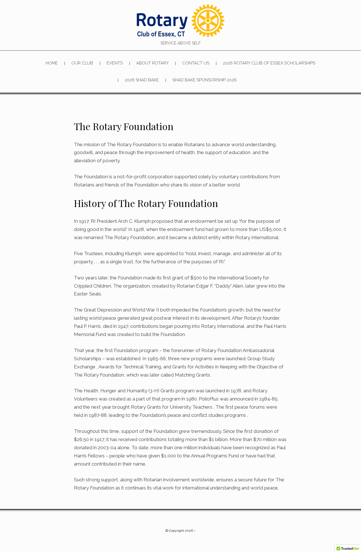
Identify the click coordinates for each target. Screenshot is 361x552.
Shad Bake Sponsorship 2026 (204, 80)
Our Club (82, 63)
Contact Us (195, 63)
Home (52, 63)
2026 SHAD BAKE (142, 80)
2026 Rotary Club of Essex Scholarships (269, 63)
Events (115, 63)
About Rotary (152, 63)
